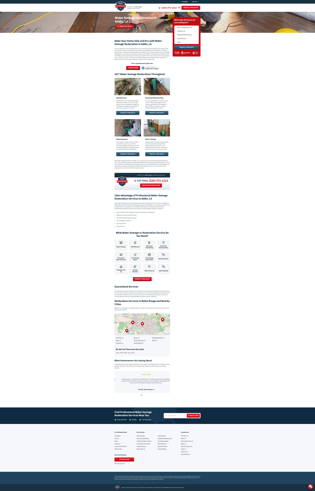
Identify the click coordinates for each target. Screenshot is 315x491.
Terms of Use (174, 487)
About (116, 441)
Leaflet (168, 333)
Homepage (185, 2)
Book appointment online (151, 185)
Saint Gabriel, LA (138, 343)
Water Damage (141, 436)
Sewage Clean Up (141, 446)
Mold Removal (162, 436)
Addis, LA (154, 340)
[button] (142, 324)
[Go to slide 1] (139, 395)
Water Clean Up (141, 449)
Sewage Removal (162, 446)
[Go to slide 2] (141, 395)
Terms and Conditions (121, 446)
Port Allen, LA (119, 338)
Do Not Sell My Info (166, 487)
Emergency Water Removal (144, 441)
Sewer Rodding (162, 449)
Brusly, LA (136, 338)
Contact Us (117, 444)
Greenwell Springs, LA (158, 338)
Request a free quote (191, 8)
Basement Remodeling (143, 438)
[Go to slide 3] (143, 395)
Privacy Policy (118, 449)
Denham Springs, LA (139, 340)
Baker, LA (118, 340)
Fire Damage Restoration (143, 444)
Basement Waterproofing (165, 438)
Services (117, 438)
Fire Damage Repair (163, 441)
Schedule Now (133, 68)
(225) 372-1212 (158, 180)
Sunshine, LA (119, 343)
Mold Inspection (162, 444)
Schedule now (193, 416)
